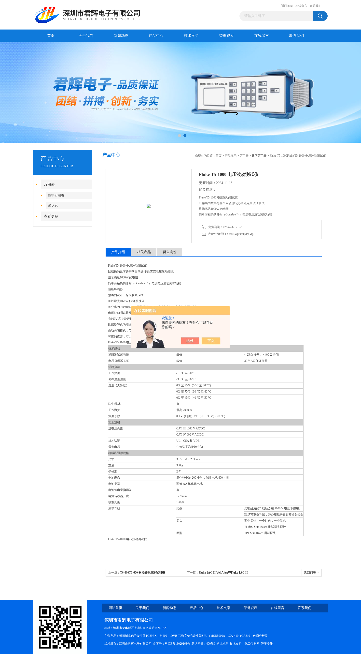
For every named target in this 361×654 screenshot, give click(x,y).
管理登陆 (267, 643)
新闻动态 (121, 36)
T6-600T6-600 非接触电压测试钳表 (142, 572)
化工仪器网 (252, 643)
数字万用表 (56, 195)
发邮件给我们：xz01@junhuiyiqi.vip (230, 234)
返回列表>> (311, 572)
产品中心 (156, 36)
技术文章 (191, 36)
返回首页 (287, 6)
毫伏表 (53, 205)
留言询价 (170, 252)
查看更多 (51, 216)
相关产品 (144, 252)
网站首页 (115, 608)
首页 (51, 36)
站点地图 (222, 643)
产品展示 (230, 155)
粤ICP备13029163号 (177, 643)
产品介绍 (118, 252)
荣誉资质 (226, 36)
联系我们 (315, 6)
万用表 (49, 184)
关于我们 (86, 36)
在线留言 (301, 6)
